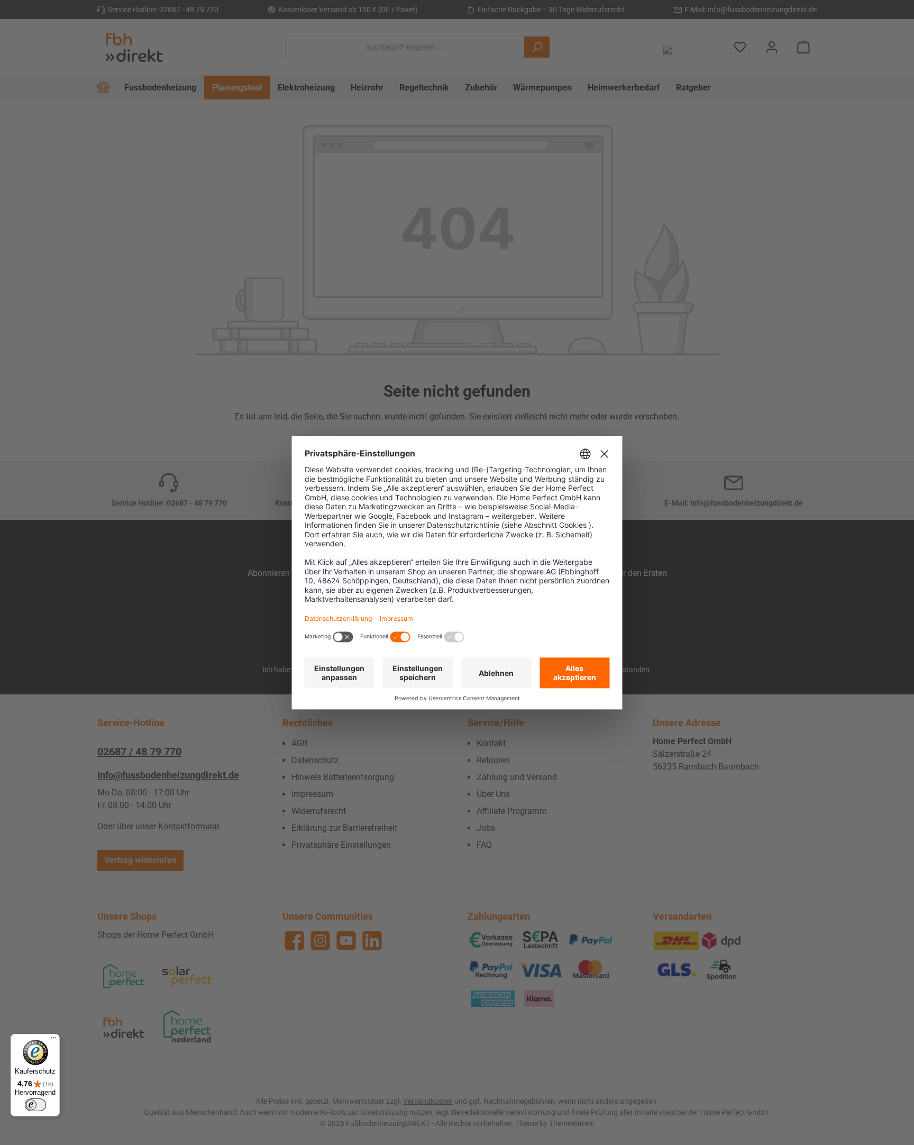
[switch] (35, 1104)
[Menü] (53, 1040)
